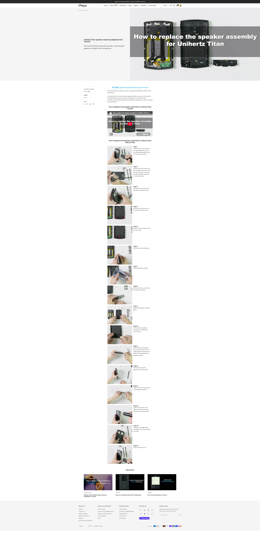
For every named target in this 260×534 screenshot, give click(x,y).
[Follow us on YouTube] (144, 514)
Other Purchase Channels (85, 520)
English (165, 5)
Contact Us (82, 511)
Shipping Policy (123, 513)
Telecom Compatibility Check (106, 511)
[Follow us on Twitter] (144, 510)
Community (152, 5)
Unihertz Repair (102, 516)
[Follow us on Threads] (148, 510)
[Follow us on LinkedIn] (152, 514)
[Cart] (177, 5)
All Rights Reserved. (98, 526)
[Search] (171, 5)
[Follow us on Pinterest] (141, 514)
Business (143, 5)
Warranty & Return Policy (104, 513)
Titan (85, 97)
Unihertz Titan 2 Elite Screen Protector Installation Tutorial (95, 496)
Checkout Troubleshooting (126, 511)
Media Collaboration (84, 516)
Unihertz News (123, 509)
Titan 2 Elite (113, 5)
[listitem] (84, 104)
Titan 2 (118, 492)
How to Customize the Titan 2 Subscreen (128, 495)
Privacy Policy (123, 516)
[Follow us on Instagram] (152, 510)
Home (106, 5)
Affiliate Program (83, 513)
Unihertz (81, 509)
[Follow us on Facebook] (141, 510)
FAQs (99, 518)
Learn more (137, 1)
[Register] (179, 514)
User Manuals (101, 509)
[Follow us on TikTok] (148, 514)
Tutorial (85, 10)
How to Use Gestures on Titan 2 (157, 495)
